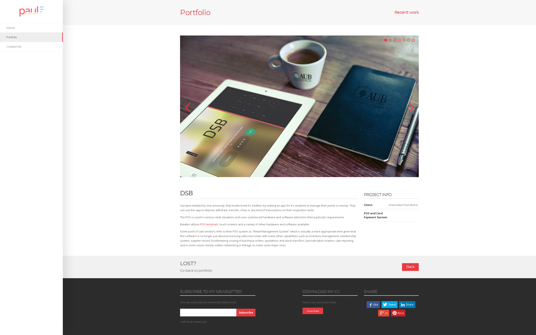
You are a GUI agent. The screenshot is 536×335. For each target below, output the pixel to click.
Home (10, 27)
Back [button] (410, 267)
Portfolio (11, 37)
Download (313, 310)
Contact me (13, 46)
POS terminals (209, 224)
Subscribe (246, 312)
